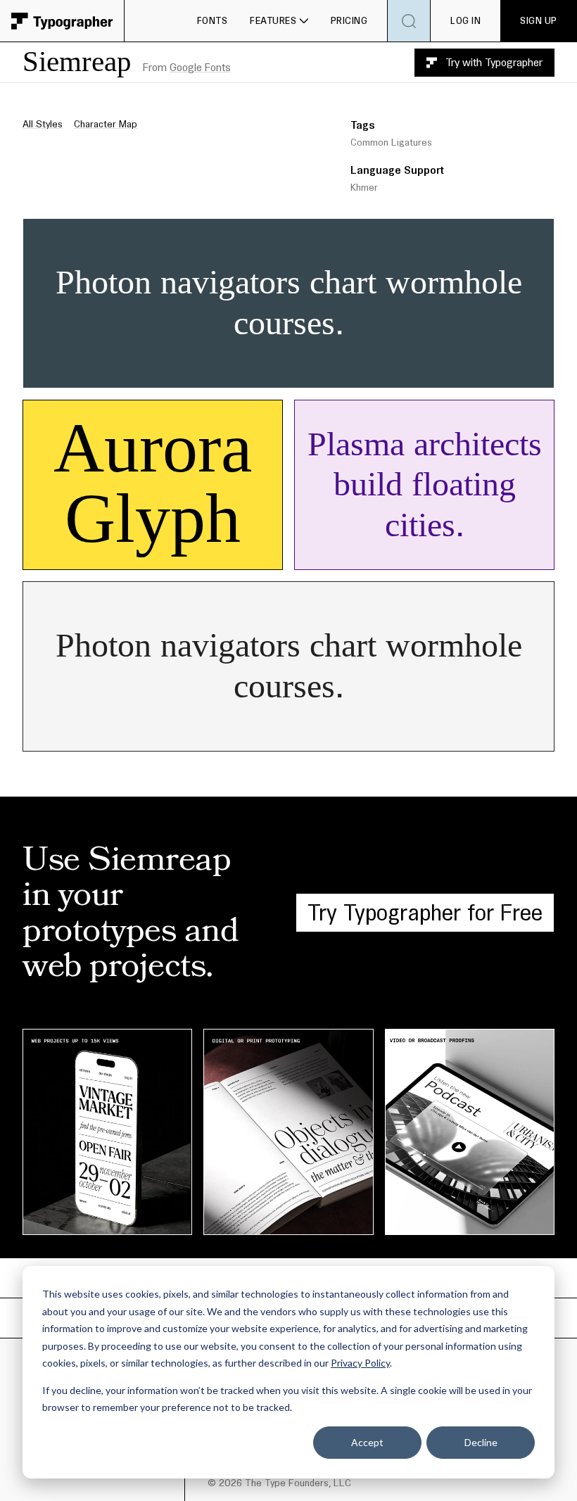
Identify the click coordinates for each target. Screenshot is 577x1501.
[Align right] (314, 373)
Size (301, 232)
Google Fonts (200, 67)
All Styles (43, 124)
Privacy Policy (360, 1363)
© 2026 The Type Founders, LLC (279, 1482)
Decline (480, 1442)
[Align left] (273, 373)
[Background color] (355, 373)
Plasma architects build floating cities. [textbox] (425, 485)
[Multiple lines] (215, 373)
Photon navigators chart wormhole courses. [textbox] (293, 302)
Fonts (212, 20)
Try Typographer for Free (425, 912)
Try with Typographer (494, 62)
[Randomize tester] (380, 373)
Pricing (349, 20)
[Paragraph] (236, 373)
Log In (465, 20)
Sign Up (538, 20)
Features (273, 20)
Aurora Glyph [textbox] (162, 484)
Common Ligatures (391, 142)
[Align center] (294, 373)
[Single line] (194, 373)
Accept (367, 1442)
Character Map (105, 124)
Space (435, 232)
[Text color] (348, 373)
